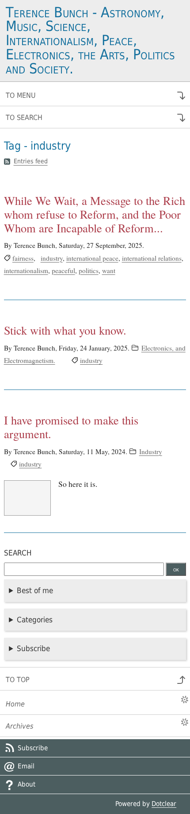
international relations (152, 258)
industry (52, 258)
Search (18, 552)
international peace (92, 258)
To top (18, 679)
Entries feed (31, 161)
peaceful (63, 270)
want (108, 270)
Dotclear (164, 804)
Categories (35, 619)
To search (24, 117)
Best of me (35, 590)
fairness (23, 258)
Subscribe (33, 648)
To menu (21, 95)
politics (89, 270)
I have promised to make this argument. (71, 426)
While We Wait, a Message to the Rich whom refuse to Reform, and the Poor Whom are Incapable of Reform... (94, 214)
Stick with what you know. (65, 330)
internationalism (26, 270)
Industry (150, 451)
